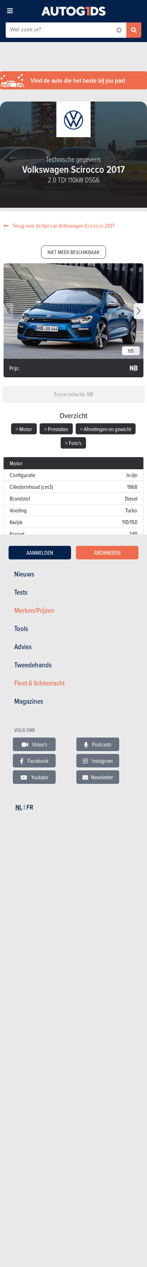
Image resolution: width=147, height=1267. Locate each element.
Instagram (102, 761)
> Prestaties (56, 429)
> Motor (24, 429)
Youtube (39, 777)
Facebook (37, 761)
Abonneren (107, 553)
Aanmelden (39, 553)
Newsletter (102, 777)
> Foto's (73, 443)
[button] (138, 311)
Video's (39, 744)
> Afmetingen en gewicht (105, 429)
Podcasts (101, 744)
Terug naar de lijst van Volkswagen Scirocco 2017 (63, 225)
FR (29, 807)
